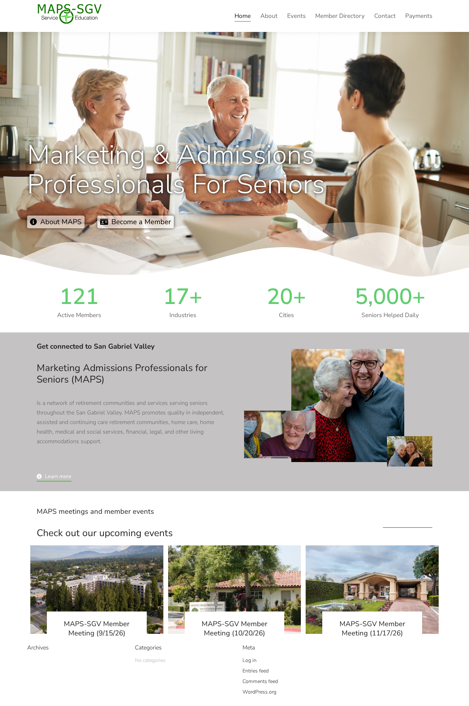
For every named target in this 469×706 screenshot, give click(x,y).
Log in (249, 660)
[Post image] (96, 589)
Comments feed (260, 681)
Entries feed (255, 670)
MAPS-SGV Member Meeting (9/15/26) (97, 628)
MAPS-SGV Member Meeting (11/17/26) (372, 628)
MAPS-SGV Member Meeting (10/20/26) (234, 628)
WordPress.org (259, 691)
